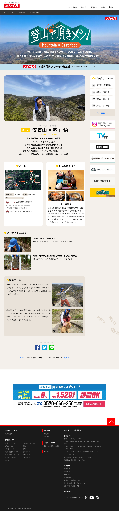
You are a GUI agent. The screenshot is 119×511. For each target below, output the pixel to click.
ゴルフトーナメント (29, 443)
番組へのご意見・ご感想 (51, 446)
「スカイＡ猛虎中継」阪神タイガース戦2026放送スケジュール (82, 442)
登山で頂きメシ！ (23, 12)
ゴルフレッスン (10, 446)
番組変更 (46, 434)
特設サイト (14, 12)
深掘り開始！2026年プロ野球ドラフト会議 (77, 457)
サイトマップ (68, 491)
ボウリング (26, 452)
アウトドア (26, 455)
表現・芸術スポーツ (11, 452)
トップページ (7, 12)
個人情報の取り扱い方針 (72, 486)
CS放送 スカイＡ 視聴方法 (72, 430)
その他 (7, 460)
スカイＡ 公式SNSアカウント (73, 497)
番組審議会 (67, 477)
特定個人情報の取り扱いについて (74, 483)
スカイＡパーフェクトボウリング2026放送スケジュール (81, 451)
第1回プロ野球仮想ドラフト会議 (74, 460)
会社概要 (67, 468)
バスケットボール (10, 449)
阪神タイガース (10, 443)
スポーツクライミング (12, 455)
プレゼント (47, 452)
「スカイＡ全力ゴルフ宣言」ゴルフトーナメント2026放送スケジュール (82, 447)
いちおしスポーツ (10, 457)
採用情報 (67, 474)
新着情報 (46, 437)
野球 (24, 446)
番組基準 (67, 471)
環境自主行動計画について (72, 480)
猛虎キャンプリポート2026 (72, 439)
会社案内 (67, 466)
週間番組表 (8, 434)
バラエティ (26, 457)
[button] (23, 180)
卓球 (24, 449)
